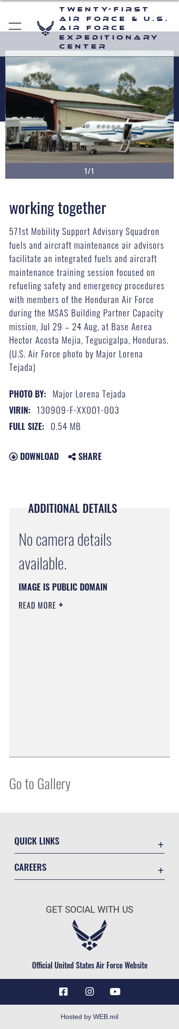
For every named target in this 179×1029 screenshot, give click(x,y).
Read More (39, 605)
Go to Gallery (40, 783)
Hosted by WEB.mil (89, 1016)
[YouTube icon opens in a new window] (115, 992)
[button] (15, 28)
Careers (30, 867)
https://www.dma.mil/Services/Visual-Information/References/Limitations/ (77, 726)
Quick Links (36, 840)
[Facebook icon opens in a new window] (63, 992)
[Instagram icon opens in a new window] (90, 992)
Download (38, 456)
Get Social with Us (89, 909)
